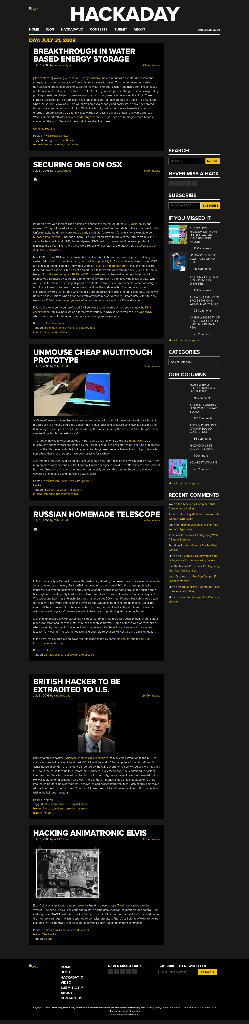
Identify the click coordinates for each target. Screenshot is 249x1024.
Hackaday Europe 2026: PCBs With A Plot (203, 259)
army (47, 804)
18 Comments (202, 248)
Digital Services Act (192, 1007)
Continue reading (46, 128)
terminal (45, 332)
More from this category (184, 340)
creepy (48, 939)
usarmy (82, 808)
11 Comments (151, 366)
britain (55, 804)
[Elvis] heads (125, 905)
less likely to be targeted (111, 266)
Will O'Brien (61, 839)
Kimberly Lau (62, 695)
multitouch (74, 489)
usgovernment (42, 813)
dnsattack (82, 328)
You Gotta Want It (203, 462)
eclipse (117, 627)
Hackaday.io (72, 29)
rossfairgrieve (62, 170)
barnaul (48, 654)
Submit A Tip (72, 988)
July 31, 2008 (41, 65)
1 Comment (200, 455)
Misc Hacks (53, 136)
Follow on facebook (171, 183)
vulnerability (59, 332)
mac (92, 328)
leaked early (80, 232)
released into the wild (46, 237)
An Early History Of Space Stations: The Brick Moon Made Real (205, 322)
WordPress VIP (131, 1014)
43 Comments (151, 65)
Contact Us (71, 998)
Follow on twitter (177, 183)
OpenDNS (145, 312)
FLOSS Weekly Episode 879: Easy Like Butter (202, 388)
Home (34, 29)
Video (66, 982)
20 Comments (202, 334)
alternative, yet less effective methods (80, 300)
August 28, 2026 (209, 30)
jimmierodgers (63, 65)
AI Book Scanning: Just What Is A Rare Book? (204, 408)
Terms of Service (171, 1007)
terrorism (70, 808)
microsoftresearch (55, 489)
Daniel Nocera (43, 78)
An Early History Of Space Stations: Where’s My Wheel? (205, 300)
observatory (72, 654)
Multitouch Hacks (56, 481)
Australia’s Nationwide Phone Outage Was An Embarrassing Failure (203, 235)
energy (48, 140)
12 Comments (151, 839)
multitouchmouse (44, 494)
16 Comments (202, 290)
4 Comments (151, 520)
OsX (36, 332)
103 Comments (202, 418)
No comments (202, 269)
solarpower (71, 144)
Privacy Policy (154, 1007)
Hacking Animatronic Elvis (90, 833)
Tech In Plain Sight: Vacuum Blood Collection (204, 428)
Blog (50, 29)
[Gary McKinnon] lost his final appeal (86, 758)
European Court (73, 788)
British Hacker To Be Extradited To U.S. (76, 685)
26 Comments (151, 695)
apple (47, 328)
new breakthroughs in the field (87, 117)
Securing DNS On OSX (77, 164)
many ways (136, 440)
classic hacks (54, 930)
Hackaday (125, 14)
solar (60, 144)
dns (72, 328)
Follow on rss (188, 183)
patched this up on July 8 (96, 261)
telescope (87, 654)
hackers (48, 808)
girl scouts (123, 639)
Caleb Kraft (61, 366)
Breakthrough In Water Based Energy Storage (84, 55)
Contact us (194, 183)
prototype (93, 420)
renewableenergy (44, 144)
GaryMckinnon (78, 804)
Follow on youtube (182, 183)
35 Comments (202, 438)
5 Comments (151, 170)
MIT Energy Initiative (88, 78)
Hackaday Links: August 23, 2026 (201, 447)
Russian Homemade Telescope (96, 514)
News (64, 136)
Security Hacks (55, 323)
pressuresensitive (67, 494)
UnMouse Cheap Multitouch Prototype (93, 356)
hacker (37, 808)
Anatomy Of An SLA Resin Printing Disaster (204, 280)
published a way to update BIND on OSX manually (69, 274)
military (58, 808)
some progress (75, 905)
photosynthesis (63, 140)
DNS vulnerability (135, 224)
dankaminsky (60, 328)
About (139, 29)
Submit (120, 29)
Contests (99, 29)
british (64, 804)
